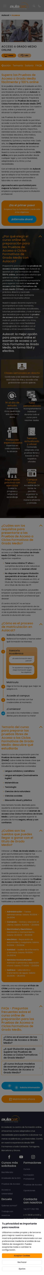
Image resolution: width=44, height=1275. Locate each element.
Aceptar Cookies (22, 1255)
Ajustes (22, 1268)
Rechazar (22, 1262)
